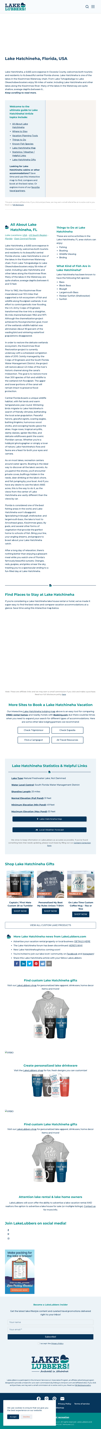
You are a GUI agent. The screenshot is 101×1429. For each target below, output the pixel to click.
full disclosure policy (83, 1385)
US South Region (38, 235)
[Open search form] (87, 6)
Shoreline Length (20, 791)
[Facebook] (39, 1399)
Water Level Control (22, 785)
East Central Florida (25, 238)
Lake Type (17, 778)
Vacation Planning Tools (25, 135)
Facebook (72, 954)
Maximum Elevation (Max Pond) (29, 811)
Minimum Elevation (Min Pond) (28, 805)
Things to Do (19, 140)
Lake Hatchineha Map (24, 148)
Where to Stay (19, 131)
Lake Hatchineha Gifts (24, 159)
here (64, 694)
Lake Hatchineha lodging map (39, 711)
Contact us (90, 1206)
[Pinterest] (54, 1399)
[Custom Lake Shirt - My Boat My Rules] (50, 884)
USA (24, 235)
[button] (17, 963)
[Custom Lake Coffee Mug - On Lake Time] (80, 884)
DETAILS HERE (82, 941)
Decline (26, 1417)
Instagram (88, 954)
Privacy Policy (57, 1343)
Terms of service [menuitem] (82, 1404)
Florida (8, 238)
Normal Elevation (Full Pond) (27, 798)
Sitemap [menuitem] (60, 1408)
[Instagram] (47, 1399)
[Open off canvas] (93, 6)
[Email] (62, 1399)
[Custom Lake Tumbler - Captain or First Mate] (20, 884)
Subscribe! (50, 1337)
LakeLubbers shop (27, 985)
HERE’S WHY (76, 945)
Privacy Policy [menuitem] (64, 1404)
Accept (13, 1417)
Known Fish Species (22, 144)
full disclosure (18, 205)
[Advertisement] (50, 33)
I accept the (51, 1343)
